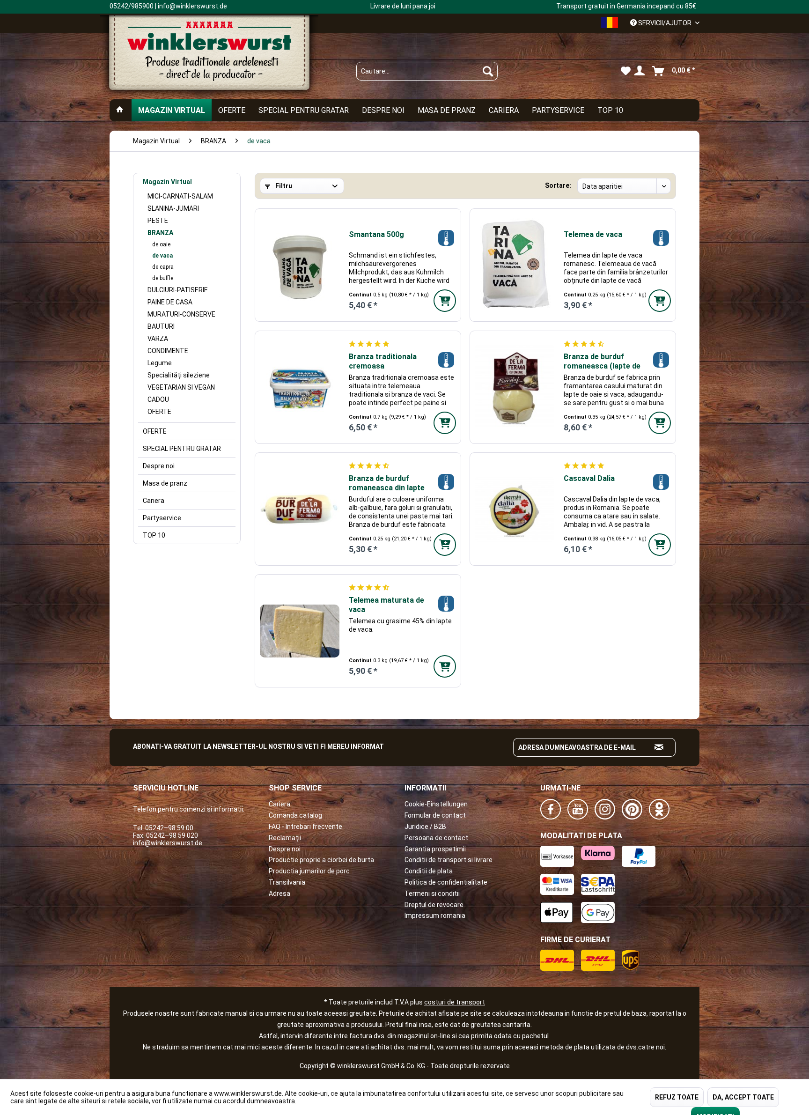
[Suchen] (488, 71)
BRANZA (160, 232)
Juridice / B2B (425, 826)
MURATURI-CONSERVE (181, 314)
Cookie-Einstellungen (436, 804)
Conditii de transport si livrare (448, 860)
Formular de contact (435, 815)
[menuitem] (427, 71)
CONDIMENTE (167, 350)
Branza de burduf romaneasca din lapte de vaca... (387, 483)
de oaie (161, 244)
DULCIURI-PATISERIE (177, 290)
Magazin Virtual (167, 181)
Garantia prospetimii (435, 849)
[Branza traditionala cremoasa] (299, 387)
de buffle (162, 278)
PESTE (157, 220)
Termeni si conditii (432, 893)
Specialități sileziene (178, 375)
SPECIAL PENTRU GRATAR (182, 448)
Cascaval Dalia (589, 478)
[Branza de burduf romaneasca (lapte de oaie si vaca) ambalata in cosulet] (514, 387)
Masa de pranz (165, 483)
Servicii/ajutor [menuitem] (665, 23)
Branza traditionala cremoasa (383, 361)
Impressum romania (434, 915)
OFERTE (159, 411)
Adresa (279, 893)
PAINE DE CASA (169, 302)
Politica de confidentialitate (445, 882)
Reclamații (285, 838)
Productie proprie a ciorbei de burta (321, 860)
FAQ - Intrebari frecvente (305, 826)
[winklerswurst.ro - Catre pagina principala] (209, 56)
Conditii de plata (428, 871)
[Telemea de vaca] (514, 265)
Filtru (283, 186)
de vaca (162, 255)
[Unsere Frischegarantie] (446, 237)
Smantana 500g (376, 234)
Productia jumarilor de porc (309, 871)
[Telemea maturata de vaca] (299, 631)
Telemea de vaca (593, 234)
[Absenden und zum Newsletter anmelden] (659, 747)
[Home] (120, 110)
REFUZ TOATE (677, 1097)
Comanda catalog (295, 815)
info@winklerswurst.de (167, 843)
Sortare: (558, 185)
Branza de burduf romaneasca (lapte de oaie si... (602, 361)
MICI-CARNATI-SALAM (180, 196)
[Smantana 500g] (299, 265)
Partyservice (162, 518)
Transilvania (287, 882)
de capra (163, 267)
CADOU (158, 399)
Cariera (153, 500)
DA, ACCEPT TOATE (743, 1097)
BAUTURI (161, 326)
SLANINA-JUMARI (173, 208)
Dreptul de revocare (433, 904)
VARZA (157, 338)
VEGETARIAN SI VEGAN (181, 387)
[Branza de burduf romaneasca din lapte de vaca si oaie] (299, 509)
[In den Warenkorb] (445, 300)
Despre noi (159, 466)
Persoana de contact (436, 838)
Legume (159, 363)
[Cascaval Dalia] (514, 509)
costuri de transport (454, 1002)
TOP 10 (154, 535)
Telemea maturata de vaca (386, 605)
